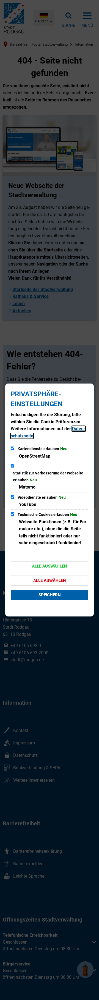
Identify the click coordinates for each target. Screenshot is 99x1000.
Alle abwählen (49, 580)
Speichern (49, 594)
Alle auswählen (49, 566)
